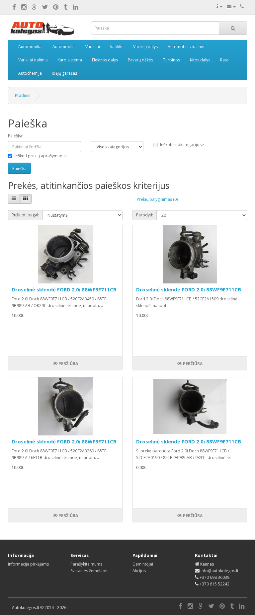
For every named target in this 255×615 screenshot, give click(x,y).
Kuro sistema (69, 60)
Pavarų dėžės (140, 60)
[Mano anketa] (219, 6)
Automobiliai (30, 46)
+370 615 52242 (214, 584)
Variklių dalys (145, 46)
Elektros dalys (105, 60)
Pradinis (22, 95)
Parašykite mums (86, 564)
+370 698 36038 (214, 577)
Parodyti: (144, 215)
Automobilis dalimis (186, 46)
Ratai (224, 60)
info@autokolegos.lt (219, 571)
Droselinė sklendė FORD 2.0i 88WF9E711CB (64, 289)
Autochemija (30, 73)
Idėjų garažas (64, 73)
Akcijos (139, 571)
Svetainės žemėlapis (89, 571)
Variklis (116, 46)
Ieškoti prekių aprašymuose (41, 156)
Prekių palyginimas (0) (157, 199)
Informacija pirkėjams (28, 564)
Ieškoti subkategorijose (182, 144)
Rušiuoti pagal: (25, 215)
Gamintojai (142, 564)
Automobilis (63, 46)
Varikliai (92, 46)
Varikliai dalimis (32, 60)
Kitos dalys (200, 60)
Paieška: (15, 136)
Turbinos (171, 60)
